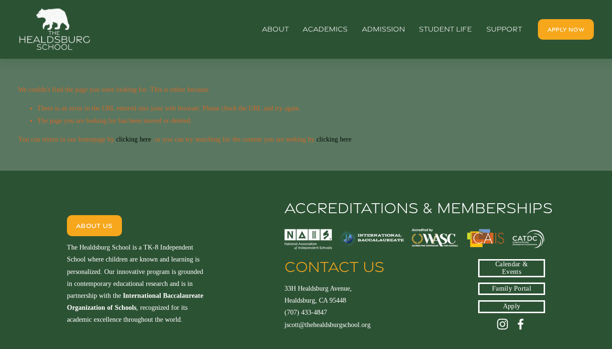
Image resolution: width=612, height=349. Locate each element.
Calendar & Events (511, 268)
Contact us (334, 266)
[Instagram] (502, 324)
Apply (511, 306)
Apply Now (565, 29)
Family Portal (511, 288)
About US (94, 225)
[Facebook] (520, 324)
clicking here (133, 139)
